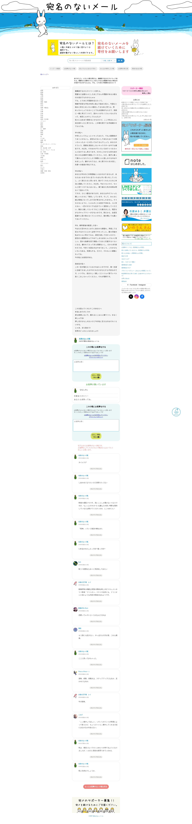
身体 (41, 134)
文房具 (42, 173)
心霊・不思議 (44, 153)
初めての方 (125, 256)
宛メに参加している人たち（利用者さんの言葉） (136, 250)
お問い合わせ (125, 278)
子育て (42, 169)
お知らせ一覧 (148, 119)
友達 (41, 98)
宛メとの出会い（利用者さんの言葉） (133, 253)
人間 (41, 96)
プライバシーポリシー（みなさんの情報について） (136, 270)
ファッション (44, 163)
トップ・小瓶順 (55, 68)
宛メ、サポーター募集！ (129, 262)
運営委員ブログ (126, 268)
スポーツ (43, 159)
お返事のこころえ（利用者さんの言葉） (133, 247)
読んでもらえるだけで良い (87, 68)
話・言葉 (43, 152)
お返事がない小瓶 (69, 68)
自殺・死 (43, 140)
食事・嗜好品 (44, 107)
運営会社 (124, 281)
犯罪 (41, 161)
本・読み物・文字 (45, 148)
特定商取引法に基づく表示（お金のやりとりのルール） (137, 274)
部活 (41, 104)
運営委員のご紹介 (127, 265)
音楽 (41, 146)
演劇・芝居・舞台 (45, 171)
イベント (43, 121)
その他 (42, 155)
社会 (41, 115)
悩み (41, 125)
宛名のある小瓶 (137, 68)
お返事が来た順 (123, 68)
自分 (41, 123)
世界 (41, 117)
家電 (41, 157)
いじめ (42, 138)
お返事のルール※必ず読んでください (96, 355)
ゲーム (42, 167)
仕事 (41, 111)
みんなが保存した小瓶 (107, 68)
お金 (41, 113)
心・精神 (43, 129)
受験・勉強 (43, 102)
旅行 (41, 165)
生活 (41, 105)
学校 (41, 100)
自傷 (41, 130)
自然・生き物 (44, 119)
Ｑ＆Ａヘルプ (125, 259)
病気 (41, 132)
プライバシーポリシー (96, 357)
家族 (41, 94)
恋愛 (41, 90)
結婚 (41, 92)
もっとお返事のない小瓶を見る (96, 786)
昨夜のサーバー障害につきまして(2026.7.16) (135, 102)
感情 (41, 127)
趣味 (41, 142)
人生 (41, 109)
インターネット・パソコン (48, 144)
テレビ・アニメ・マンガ (47, 150)
